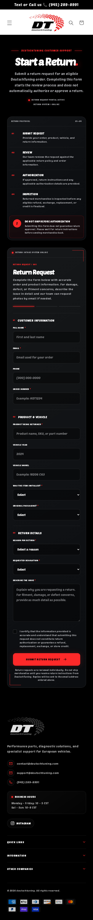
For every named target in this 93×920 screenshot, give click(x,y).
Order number (22, 389)
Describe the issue (24, 580)
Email (17, 348)
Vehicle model (21, 465)
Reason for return (24, 540)
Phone (16, 369)
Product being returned (28, 424)
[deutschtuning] (26, 726)
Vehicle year (20, 445)
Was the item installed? (27, 485)
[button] (9, 23)
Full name (19, 327)
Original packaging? (25, 506)
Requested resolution (26, 560)
